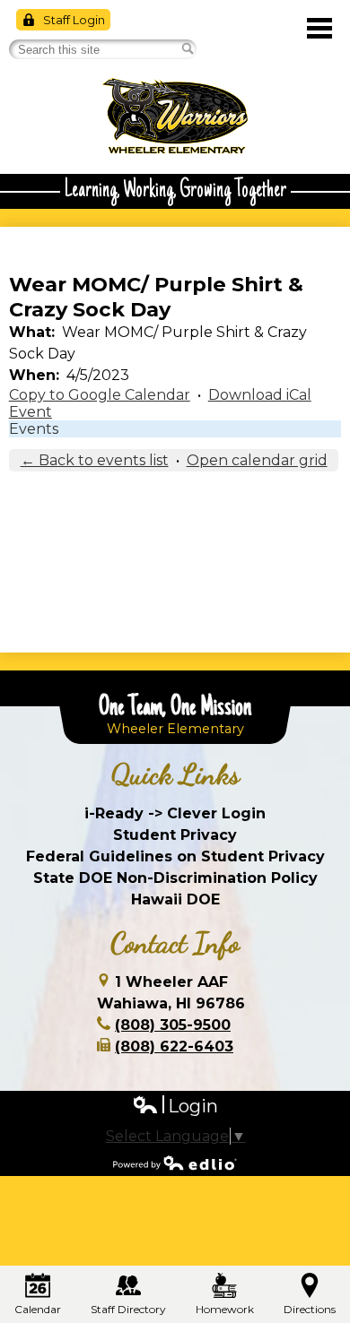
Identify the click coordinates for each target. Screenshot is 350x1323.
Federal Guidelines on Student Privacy (175, 856)
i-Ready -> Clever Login (175, 813)
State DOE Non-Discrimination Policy (175, 877)
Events (33, 428)
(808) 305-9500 (173, 1024)
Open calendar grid (257, 460)
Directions (310, 1309)
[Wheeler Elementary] (175, 116)
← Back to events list (95, 460)
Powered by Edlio (175, 1163)
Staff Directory (128, 1309)
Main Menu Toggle (319, 28)
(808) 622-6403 (174, 1046)
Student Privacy (175, 834)
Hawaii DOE (175, 899)
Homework (225, 1309)
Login (175, 1106)
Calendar (37, 1309)
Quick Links (175, 774)
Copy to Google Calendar (99, 394)
